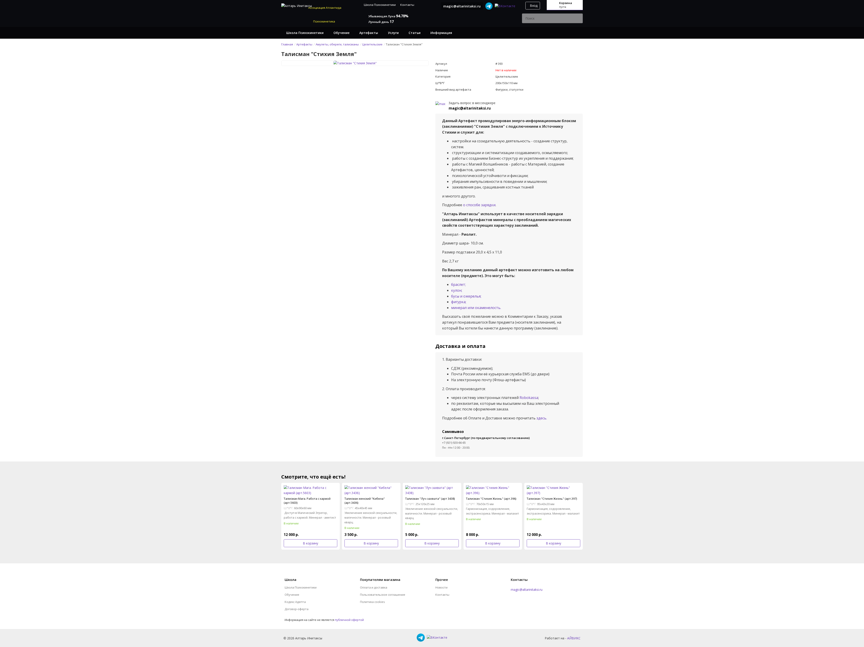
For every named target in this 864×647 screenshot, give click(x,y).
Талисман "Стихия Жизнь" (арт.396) (491, 499)
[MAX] (440, 103)
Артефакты (368, 33)
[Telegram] (489, 6)
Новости (441, 587)
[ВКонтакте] (505, 6)
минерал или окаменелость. (476, 307)
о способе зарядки (479, 204)
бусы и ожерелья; (466, 296)
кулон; (456, 290)
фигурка (458, 301)
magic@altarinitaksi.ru (462, 6)
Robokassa (529, 397)
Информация (441, 33)
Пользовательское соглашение (382, 595)
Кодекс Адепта (295, 602)
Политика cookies (372, 602)
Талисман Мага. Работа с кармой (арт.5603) (307, 501)
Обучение (341, 33)
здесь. (541, 418)
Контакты (407, 5)
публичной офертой (349, 620)
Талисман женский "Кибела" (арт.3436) (364, 501)
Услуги (393, 33)
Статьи (415, 33)
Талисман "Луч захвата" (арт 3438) (430, 499)
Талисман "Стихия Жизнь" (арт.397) (552, 499)
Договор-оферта (296, 609)
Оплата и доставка (373, 587)
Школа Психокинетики (380, 5)
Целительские (506, 76)
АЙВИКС (573, 638)
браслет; (458, 284)
